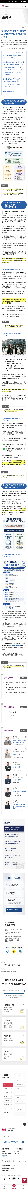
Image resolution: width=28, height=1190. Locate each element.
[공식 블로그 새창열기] (9, 1178)
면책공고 (4, 1151)
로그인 (8, 1)
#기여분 (16, 997)
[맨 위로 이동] (24, 1124)
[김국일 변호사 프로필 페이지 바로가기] (15, 740)
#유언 (11, 997)
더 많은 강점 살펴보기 (12, 910)
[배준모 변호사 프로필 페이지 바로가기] (15, 753)
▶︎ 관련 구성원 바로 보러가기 (9, 91)
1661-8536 (23, 1)
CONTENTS (20, 53)
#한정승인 (14, 996)
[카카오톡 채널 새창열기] (14, 1178)
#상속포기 (8, 996)
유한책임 (16, 1151)
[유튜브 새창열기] (18, 1178)
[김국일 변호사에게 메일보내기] (26, 737)
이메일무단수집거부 (6, 1153)
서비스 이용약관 (5, 1149)
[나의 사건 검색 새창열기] (4, 1178)
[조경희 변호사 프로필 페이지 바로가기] (15, 805)
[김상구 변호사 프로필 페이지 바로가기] (15, 766)
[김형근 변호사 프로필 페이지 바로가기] (15, 792)
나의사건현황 (14, 1)
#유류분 (20, 996)
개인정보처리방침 (18, 1149)
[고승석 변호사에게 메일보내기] (26, 775)
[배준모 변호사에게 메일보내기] (26, 749)
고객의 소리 (4, 1156)
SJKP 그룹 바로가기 (8, 1136)
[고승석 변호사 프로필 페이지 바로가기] (15, 779)
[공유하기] (25, 27)
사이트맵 (16, 1153)
